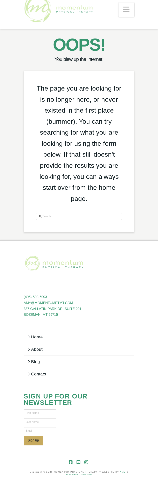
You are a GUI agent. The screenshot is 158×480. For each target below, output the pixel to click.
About (37, 349)
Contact (38, 374)
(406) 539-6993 (35, 297)
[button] (126, 9)
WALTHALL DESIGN (79, 474)
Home (37, 336)
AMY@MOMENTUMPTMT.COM (48, 303)
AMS (123, 472)
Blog (35, 361)
